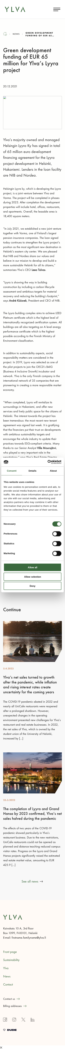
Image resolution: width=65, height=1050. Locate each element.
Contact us (9, 999)
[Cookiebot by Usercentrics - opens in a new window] (47, 462)
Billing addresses (12, 1006)
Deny (32, 586)
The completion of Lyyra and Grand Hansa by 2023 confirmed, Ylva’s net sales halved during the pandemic (32, 814)
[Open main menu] (56, 9)
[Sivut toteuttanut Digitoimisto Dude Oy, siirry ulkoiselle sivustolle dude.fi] (10, 1030)
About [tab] (53, 470)
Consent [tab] (12, 470)
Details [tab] (32, 470)
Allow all (32, 567)
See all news (30, 881)
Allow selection (32, 576)
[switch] (56, 533)
